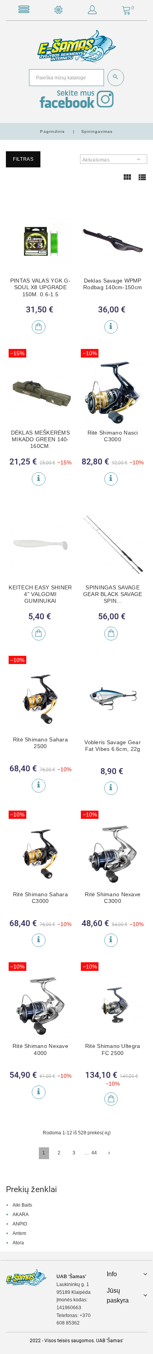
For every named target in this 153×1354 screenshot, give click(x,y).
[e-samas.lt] (76, 46)
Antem (19, 1233)
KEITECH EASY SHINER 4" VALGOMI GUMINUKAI (40, 594)
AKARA (21, 1214)
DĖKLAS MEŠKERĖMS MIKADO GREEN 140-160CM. (40, 439)
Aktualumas (96, 160)
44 (94, 1153)
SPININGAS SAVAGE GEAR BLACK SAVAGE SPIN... (112, 594)
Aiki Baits (22, 1205)
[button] (92, 11)
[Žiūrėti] (111, 327)
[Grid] (127, 180)
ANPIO (20, 1224)
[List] (142, 180)
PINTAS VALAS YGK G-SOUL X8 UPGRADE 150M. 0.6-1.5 (40, 287)
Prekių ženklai (31, 1189)
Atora (18, 1243)
